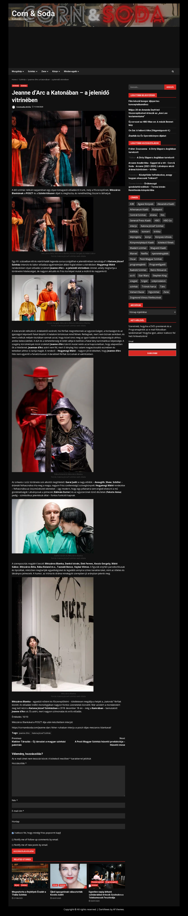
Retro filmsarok (158, 269)
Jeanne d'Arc (24, 733)
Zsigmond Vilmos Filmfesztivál (145, 297)
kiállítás (134, 231)
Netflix (144, 253)
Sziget (144, 280)
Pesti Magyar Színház (151, 258)
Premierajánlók (97, 882)
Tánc (162, 286)
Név (15, 800)
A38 (132, 203)
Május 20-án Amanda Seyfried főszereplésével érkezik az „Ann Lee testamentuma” (148, 113)
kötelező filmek (166, 242)
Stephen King (160, 275)
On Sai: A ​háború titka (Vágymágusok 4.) (149, 130)
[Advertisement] (94, 47)
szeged (133, 280)
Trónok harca (149, 286)
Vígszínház (154, 291)
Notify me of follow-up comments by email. (36, 839)
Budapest (157, 209)
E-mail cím (18, 810)
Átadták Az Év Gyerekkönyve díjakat (147, 135)
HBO (157, 220)
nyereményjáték (160, 253)
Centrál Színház (138, 214)
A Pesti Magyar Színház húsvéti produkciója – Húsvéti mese (100, 741)
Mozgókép (17, 71)
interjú (133, 225)
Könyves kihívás (163, 236)
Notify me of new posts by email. (31, 844)
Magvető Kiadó (158, 247)
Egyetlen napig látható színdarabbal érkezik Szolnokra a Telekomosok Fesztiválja (107, 876)
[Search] (173, 71)
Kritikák (16, 86)
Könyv (55, 71)
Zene (43, 71)
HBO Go (168, 220)
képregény (135, 236)
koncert (146, 231)
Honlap (15, 821)
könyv (148, 236)
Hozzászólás (19, 763)
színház (134, 286)
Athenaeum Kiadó (139, 209)
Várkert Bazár (137, 291)
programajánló (137, 264)
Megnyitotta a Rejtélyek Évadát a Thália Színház (30, 876)
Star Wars (144, 275)
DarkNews (104, 909)
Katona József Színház (41, 733)
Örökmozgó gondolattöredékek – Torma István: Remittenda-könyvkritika (147, 186)
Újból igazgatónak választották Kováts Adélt (68, 876)
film (162, 214)
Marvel (133, 253)
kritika (157, 231)
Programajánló (111, 882)
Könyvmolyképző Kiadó (142, 242)
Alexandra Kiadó (165, 203)
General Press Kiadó (140, 220)
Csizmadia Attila (23, 107)
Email (131, 341)
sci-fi (132, 275)
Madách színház (138, 247)
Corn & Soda (33, 13)
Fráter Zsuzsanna (138, 149)
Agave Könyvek (145, 203)
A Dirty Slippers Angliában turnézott (155, 157)
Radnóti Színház (138, 269)
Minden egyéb (70, 71)
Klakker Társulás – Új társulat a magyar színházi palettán (39, 741)
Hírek (17, 885)
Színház (31, 71)
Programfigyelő (157, 264)
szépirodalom (159, 280)
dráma (153, 214)
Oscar (133, 258)
